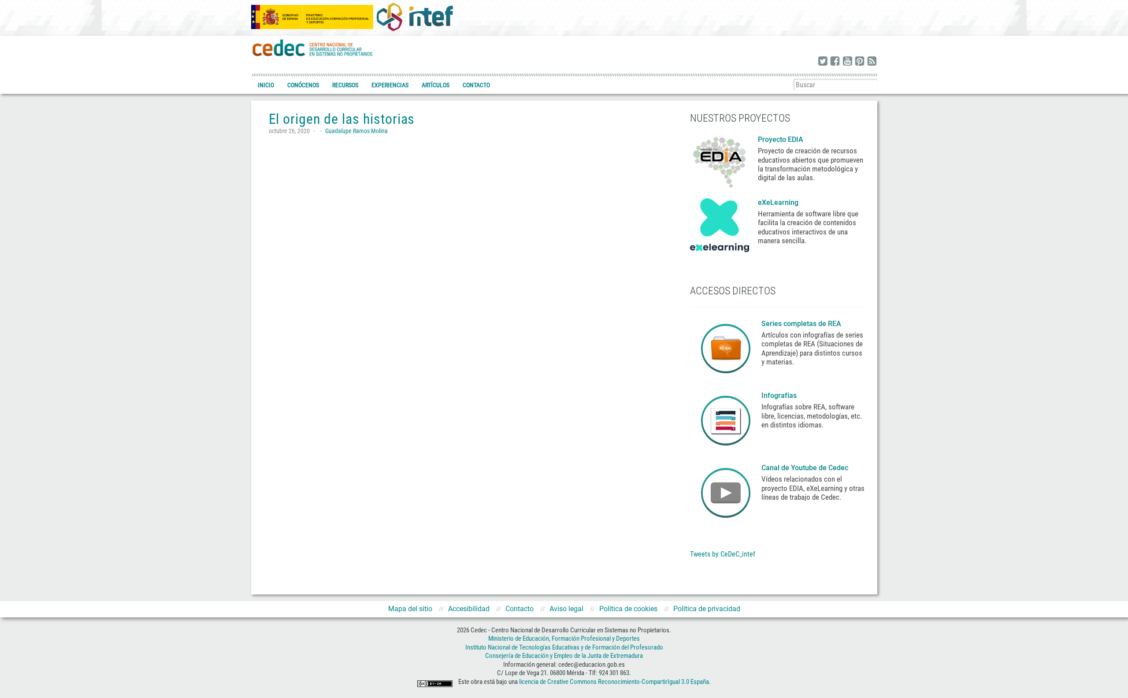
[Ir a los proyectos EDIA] (720, 160)
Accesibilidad (469, 609)
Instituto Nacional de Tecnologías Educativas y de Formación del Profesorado (564, 647)
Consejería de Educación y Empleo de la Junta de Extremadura (564, 656)
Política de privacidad (706, 609)
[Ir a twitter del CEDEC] (822, 61)
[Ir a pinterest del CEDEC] (859, 61)
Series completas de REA (802, 323)
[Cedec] (313, 47)
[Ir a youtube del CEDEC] (847, 61)
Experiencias (389, 85)
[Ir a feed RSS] (872, 61)
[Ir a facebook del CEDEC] (835, 61)
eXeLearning (778, 202)
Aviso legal (566, 609)
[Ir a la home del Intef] (415, 16)
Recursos (345, 85)
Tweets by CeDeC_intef (722, 554)
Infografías (779, 395)
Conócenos (303, 85)
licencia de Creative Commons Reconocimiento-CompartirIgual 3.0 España (614, 682)
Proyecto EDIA (780, 139)
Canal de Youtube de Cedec (804, 468)
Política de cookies (628, 609)
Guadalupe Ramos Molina (356, 130)
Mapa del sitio (410, 609)
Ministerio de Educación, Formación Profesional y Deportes (564, 638)
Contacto (476, 85)
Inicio (266, 85)
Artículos (435, 85)
